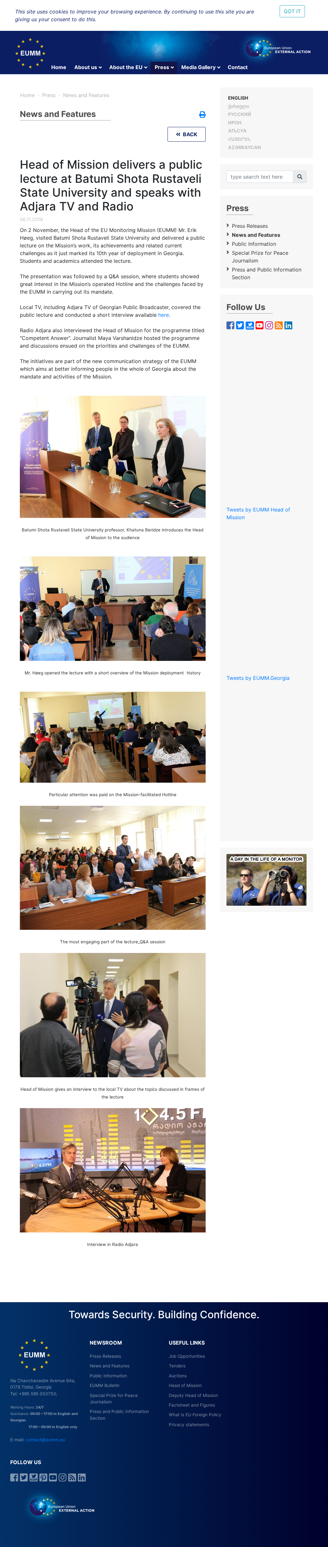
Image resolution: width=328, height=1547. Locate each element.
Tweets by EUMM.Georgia (258, 678)
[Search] (300, 177)
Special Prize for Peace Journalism (260, 257)
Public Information (254, 244)
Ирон (235, 122)
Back (188, 134)
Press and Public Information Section (266, 273)
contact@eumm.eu (45, 1439)
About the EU (126, 67)
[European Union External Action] (58, 1506)
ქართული (238, 106)
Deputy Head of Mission (193, 1395)
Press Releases (250, 226)
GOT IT (292, 11)
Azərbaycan (244, 147)
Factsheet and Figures (192, 1405)
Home (58, 67)
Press (162, 67)
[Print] (202, 115)
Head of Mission (185, 1385)
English (238, 98)
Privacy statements (189, 1424)
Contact (238, 67)
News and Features (86, 95)
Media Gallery (198, 67)
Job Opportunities (187, 1356)
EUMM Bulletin (104, 1385)
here (163, 315)
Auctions (178, 1375)
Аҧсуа (237, 130)
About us (85, 67)
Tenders (177, 1365)
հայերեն (239, 139)
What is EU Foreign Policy (195, 1414)
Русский (239, 114)
